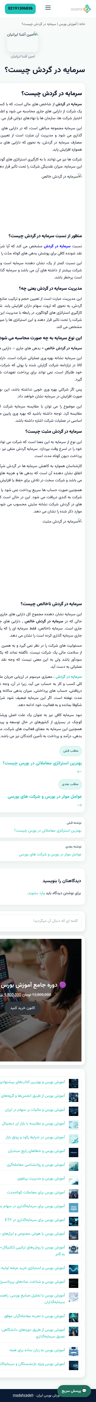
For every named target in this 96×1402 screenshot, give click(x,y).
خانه (82, 24)
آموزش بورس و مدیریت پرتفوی (41, 1179)
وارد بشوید (36, 893)
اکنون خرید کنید (22, 1008)
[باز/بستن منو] (48, 7)
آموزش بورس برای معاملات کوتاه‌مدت (36, 1193)
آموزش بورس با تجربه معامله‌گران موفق (34, 1316)
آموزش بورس (68, 24)
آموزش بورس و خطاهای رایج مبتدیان (36, 1151)
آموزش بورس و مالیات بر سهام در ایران (35, 1110)
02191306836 (20, 9)
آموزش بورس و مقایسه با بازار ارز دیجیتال (33, 1124)
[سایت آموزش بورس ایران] (73, 9)
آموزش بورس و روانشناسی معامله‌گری (36, 1165)
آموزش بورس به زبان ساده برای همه (37, 1350)
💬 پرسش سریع (74, 1391)
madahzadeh (23, 1395)
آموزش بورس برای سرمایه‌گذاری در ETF (35, 1220)
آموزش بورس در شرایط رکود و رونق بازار (35, 1137)
